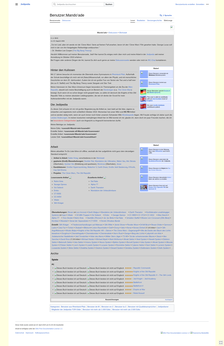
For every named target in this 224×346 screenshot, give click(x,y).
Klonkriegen (108, 90)
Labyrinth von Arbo (154, 233)
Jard (158, 228)
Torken (71, 228)
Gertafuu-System (132, 248)
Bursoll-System (133, 242)
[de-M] (143, 91)
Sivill (111, 228)
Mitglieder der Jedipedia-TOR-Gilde (66, 309)
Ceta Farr (62, 228)
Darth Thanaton (97, 187)
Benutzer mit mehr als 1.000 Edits (96, 309)
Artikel (169, 177)
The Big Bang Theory (82, 51)
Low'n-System (79, 245)
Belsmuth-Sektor (65, 242)
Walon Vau (121, 161)
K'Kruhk (132, 167)
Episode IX (152, 189)
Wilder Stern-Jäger (113, 236)
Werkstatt (123, 33)
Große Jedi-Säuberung (118, 167)
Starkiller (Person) (94, 218)
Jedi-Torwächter (81, 236)
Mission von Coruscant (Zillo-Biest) (155, 218)
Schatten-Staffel (132, 218)
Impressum (29, 333)
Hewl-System (141, 239)
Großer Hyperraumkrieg (76, 167)
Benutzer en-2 (107, 307)
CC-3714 (141, 215)
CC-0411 (150, 215)
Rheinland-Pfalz (154, 84)
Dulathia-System (87, 248)
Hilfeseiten (159, 151)
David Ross (65, 239)
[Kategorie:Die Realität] (172, 27)
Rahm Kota (58, 181)
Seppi (64, 215)
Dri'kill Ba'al (144, 225)
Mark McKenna (115, 239)
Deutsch (167, 91)
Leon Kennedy (81, 212)
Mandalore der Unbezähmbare (103, 190)
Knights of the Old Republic (144, 272)
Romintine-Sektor (123, 245)
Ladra (54, 228)
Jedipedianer (163, 307)
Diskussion (113, 33)
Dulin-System (163, 248)
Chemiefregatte (77, 233)
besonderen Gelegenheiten (65, 121)
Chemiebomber (92, 233)
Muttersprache (154, 92)
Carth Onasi (103, 167)
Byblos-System (119, 242)
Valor (123, 228)
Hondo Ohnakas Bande (110, 221)
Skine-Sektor (73, 248)
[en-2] (143, 98)
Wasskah (64, 221)
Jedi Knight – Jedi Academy (144, 279)
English (149, 100)
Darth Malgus (93, 212)
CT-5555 (57, 194)
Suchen (109, 4)
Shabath (78, 228)
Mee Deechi (163, 215)
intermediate (157, 99)
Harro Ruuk (118, 233)
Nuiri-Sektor (151, 245)
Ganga (127, 233)
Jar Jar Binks (108, 218)
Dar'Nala (94, 181)
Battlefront (137, 282)
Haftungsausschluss (42, 333)
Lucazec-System (107, 245)
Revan (70, 212)
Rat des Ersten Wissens (159, 169)
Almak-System (158, 242)
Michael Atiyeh (102, 239)
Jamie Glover (119, 225)
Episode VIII (161, 187)
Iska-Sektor (78, 242)
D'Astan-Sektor (66, 245)
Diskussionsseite (122, 60)
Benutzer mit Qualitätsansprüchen (142, 307)
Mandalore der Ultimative (105, 161)
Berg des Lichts (138, 233)
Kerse (129, 228)
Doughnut (66, 233)
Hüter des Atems (97, 236)
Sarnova (167, 225)
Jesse (119, 164)
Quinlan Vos (69, 164)
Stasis (158, 236)
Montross (101, 164)
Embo (56, 190)
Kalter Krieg (73, 158)
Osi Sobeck (58, 187)
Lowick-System (93, 245)
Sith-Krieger (59, 203)
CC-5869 (132, 215)
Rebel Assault (138, 293)
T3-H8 (125, 236)
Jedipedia (150, 54)
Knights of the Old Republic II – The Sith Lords (152, 275)
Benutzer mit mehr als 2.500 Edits (126, 309)
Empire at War (139, 289)
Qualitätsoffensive (155, 161)
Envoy (116, 228)
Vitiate (56, 200)
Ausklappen (169, 299)
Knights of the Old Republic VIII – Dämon (95, 230)
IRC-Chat (151, 60)
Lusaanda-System (59, 248)
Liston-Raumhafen (99, 228)
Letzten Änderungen (59, 118)
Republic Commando (141, 268)
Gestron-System (102, 248)
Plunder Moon (132, 225)
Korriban (55, 221)
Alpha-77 (94, 184)
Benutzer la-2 (120, 307)
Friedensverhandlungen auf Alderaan (87, 225)
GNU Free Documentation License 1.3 (48, 329)
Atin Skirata (131, 161)
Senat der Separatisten (79, 221)
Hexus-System (105, 242)
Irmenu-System (91, 242)
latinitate (161, 105)
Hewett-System (155, 239)
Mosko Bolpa (71, 230)
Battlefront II (138, 286)
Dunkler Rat (89, 161)
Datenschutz (19, 333)
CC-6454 (57, 197)
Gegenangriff (133, 230)
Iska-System (146, 242)
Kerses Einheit (139, 228)
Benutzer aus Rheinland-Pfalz (73, 307)
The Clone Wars (124, 90)
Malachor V (92, 167)
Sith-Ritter (108, 225)
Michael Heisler (88, 239)
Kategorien (55, 307)
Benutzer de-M (93, 307)
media (155, 105)
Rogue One (152, 187)
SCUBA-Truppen (83, 215)
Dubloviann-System (149, 248)
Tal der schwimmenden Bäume (142, 236)
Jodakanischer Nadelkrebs (63, 236)
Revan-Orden (156, 225)
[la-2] (143, 105)
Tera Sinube (68, 218)
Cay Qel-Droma (60, 170)
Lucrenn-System (164, 245)
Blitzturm (87, 228)
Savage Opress (60, 184)
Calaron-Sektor (138, 245)
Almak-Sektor (129, 239)
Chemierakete (106, 233)
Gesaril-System (117, 248)
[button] (17, 4)
